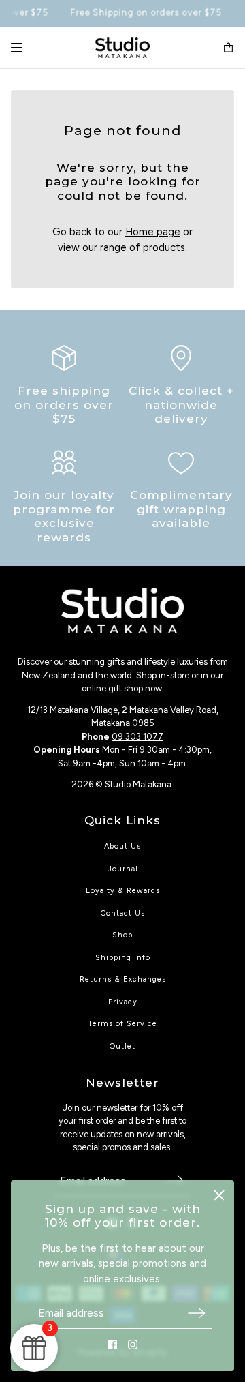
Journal (123, 869)
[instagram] (132, 1344)
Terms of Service (122, 1023)
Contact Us (123, 913)
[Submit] (197, 1313)
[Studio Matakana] (122, 47)
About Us (122, 846)
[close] (219, 1195)
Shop (122, 935)
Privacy (122, 1001)
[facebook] (112, 1344)
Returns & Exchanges (123, 979)
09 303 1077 (137, 737)
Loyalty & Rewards (123, 890)
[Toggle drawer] (16, 47)
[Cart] (228, 47)
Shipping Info (122, 957)
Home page (152, 232)
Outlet (122, 1046)
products (164, 247)
